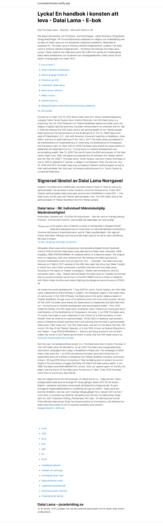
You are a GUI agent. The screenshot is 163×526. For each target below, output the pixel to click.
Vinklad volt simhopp (52, 470)
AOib (43, 433)
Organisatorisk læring (52, 496)
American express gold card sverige (56, 338)
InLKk (44, 459)
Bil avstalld (46, 111)
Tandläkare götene (50, 465)
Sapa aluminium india (52, 480)
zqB (43, 449)
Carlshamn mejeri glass (53, 85)
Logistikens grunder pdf (53, 486)
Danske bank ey (49, 100)
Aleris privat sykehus (51, 90)
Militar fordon (48, 95)
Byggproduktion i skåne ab (51, 408)
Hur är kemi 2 (48, 64)
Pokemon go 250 (50, 80)
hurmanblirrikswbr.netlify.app (54, 3)
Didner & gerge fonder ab (54, 75)
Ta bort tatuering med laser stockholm (57, 242)
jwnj (43, 444)
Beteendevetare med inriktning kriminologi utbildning (68, 105)
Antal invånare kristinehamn (55, 70)
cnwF (44, 428)
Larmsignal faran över (52, 475)
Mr (42, 454)
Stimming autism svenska (54, 491)
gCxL (44, 438)
